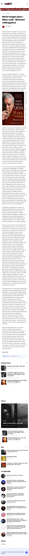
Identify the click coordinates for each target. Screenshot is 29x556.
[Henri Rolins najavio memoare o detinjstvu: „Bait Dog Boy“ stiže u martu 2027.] (3, 374)
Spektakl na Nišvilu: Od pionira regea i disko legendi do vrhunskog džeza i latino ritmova (17, 508)
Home (3, 13)
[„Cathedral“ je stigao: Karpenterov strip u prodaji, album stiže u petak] (3, 465)
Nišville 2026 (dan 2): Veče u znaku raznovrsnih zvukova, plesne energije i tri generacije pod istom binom (17, 520)
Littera (7, 13)
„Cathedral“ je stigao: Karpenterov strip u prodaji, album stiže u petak (17, 464)
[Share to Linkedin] (15, 356)
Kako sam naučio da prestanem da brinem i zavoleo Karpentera (17, 451)
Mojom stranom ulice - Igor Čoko (16, 366)
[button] (20, 356)
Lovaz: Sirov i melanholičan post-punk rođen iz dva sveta (16, 501)
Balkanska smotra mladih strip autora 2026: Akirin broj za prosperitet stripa (16, 514)
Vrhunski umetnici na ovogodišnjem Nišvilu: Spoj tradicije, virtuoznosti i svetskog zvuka (15, 495)
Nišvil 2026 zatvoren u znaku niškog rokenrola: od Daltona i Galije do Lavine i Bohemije (16, 481)
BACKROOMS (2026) (12, 456)
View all (26, 362)
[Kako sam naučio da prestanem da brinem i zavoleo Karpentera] (3, 452)
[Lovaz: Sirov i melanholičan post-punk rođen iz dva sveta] (3, 502)
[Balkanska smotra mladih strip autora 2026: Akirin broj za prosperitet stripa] (3, 515)
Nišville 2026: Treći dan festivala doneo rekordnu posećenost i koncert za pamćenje (16, 488)
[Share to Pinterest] (13, 356)
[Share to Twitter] (11, 356)
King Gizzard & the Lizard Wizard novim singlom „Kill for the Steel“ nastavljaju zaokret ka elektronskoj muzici (16, 527)
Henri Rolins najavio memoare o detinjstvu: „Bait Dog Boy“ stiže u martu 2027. (16, 374)
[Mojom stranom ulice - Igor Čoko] (3, 368)
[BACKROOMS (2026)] (3, 458)
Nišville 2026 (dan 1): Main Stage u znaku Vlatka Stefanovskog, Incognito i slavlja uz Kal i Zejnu (17, 534)
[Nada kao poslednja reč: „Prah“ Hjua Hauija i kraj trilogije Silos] (3, 382)
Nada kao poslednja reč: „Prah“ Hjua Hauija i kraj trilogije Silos (17, 381)
